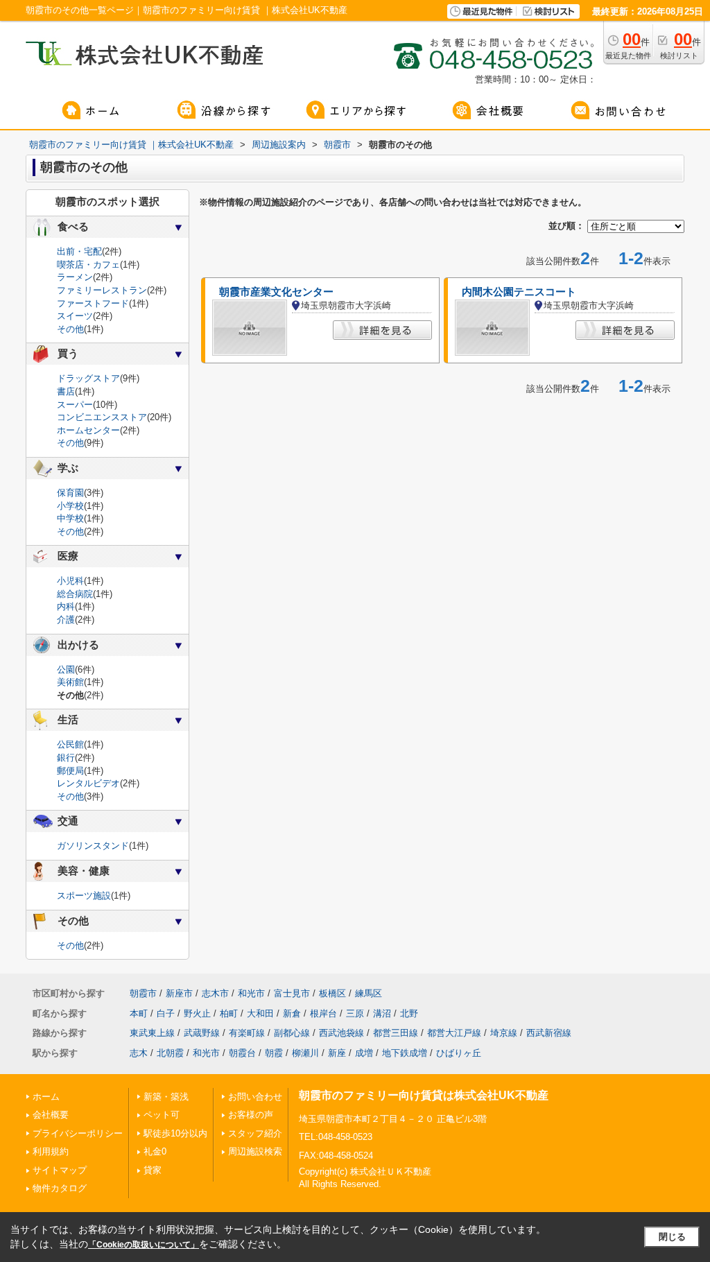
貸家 (153, 1170)
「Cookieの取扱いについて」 (143, 1245)
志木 (139, 1053)
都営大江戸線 (454, 1033)
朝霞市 (143, 993)
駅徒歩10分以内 (175, 1133)
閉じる (672, 1236)
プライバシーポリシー (78, 1133)
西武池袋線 (341, 1033)
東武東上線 (152, 1033)
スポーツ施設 (84, 895)
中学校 (70, 518)
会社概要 (51, 1114)
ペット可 (162, 1114)
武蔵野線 (202, 1033)
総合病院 (75, 594)
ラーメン (75, 277)
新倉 (292, 1013)
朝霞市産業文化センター (276, 291)
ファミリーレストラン (102, 290)
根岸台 (323, 1013)
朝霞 (274, 1053)
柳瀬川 (305, 1053)
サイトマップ (60, 1170)
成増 (364, 1053)
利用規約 (51, 1151)
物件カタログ (60, 1188)
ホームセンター (88, 430)
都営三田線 (395, 1033)
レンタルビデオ (88, 783)
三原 (355, 1013)
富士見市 (292, 993)
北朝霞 (170, 1053)
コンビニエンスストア (102, 417)
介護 (66, 619)
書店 (66, 391)
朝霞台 (242, 1053)
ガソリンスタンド (93, 845)
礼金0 (155, 1151)
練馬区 (368, 993)
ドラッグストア (88, 378)
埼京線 (503, 1033)
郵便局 (70, 771)
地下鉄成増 (404, 1053)
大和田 (260, 1013)
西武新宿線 (548, 1033)
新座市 (179, 993)
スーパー (75, 404)
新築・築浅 (166, 1096)
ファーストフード (93, 303)
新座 (337, 1053)
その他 (70, 329)
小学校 (70, 506)
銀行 (66, 757)
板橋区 (332, 993)
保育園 (70, 492)
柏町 (229, 1013)
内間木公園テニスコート (519, 291)
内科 (66, 606)
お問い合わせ (255, 1096)
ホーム (46, 1096)
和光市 (251, 993)
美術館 (70, 682)
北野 (409, 1013)
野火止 (197, 1013)
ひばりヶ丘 (458, 1053)
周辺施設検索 (255, 1151)
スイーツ (75, 316)
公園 (66, 669)
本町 (139, 1013)
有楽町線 (247, 1033)
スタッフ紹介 (255, 1133)
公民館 (70, 744)
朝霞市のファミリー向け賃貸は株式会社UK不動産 (423, 1095)
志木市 (215, 993)
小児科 (70, 581)
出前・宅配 (79, 251)
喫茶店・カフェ (88, 264)
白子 (166, 1013)
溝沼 (382, 1013)
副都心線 (292, 1033)
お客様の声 (250, 1114)
